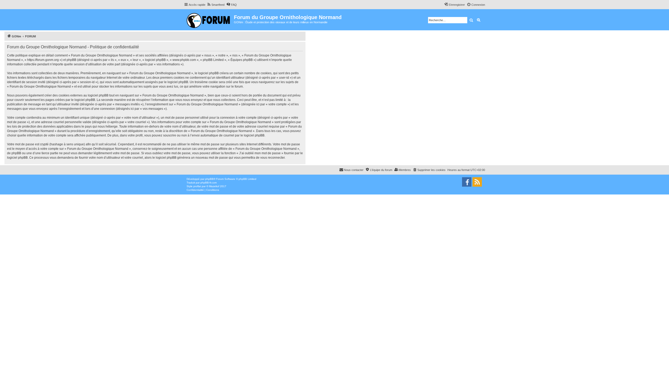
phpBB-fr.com (208, 182)
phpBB (209, 178)
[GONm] (209, 19)
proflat (197, 186)
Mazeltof (214, 186)
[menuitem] (215, 5)
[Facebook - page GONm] (466, 182)
